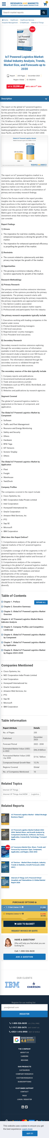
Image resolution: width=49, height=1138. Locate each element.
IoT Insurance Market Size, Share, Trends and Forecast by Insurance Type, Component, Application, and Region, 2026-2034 (28, 849)
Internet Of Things (10, 790)
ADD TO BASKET (24, 923)
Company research (24, 1074)
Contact (24, 1092)
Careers (24, 1056)
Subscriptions (24, 1082)
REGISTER (25, 1014)
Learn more (27, 1129)
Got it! (30, 1133)
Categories (24, 1070)
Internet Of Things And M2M (15, 794)
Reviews (24, 1060)
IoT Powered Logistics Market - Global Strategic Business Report (29, 816)
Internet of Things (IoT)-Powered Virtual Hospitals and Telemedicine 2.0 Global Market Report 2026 (28, 880)
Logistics (35, 794)
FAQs (24, 1096)
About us (24, 1052)
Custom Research (24, 1078)
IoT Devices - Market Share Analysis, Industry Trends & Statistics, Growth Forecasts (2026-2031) (28, 864)
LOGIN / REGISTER (24, 1099)
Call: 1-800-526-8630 (24, 951)
